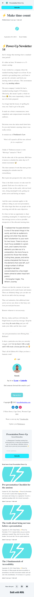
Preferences (21, 424)
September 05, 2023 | (10, 37)
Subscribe (17, 7)
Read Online (23, 37)
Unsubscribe (24, 419)
